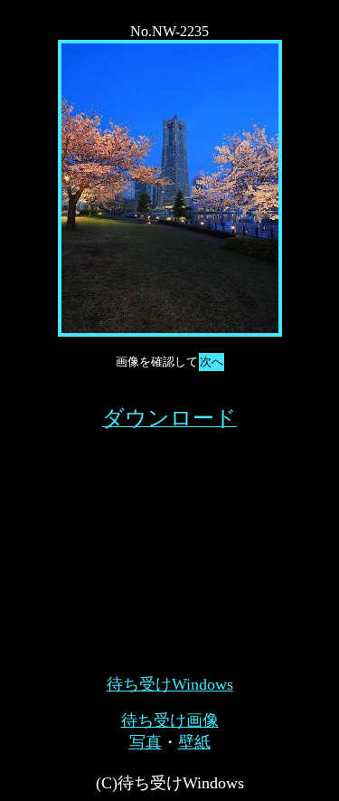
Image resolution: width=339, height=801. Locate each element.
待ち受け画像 (170, 720)
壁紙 (194, 742)
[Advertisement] (170, 546)
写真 (145, 742)
